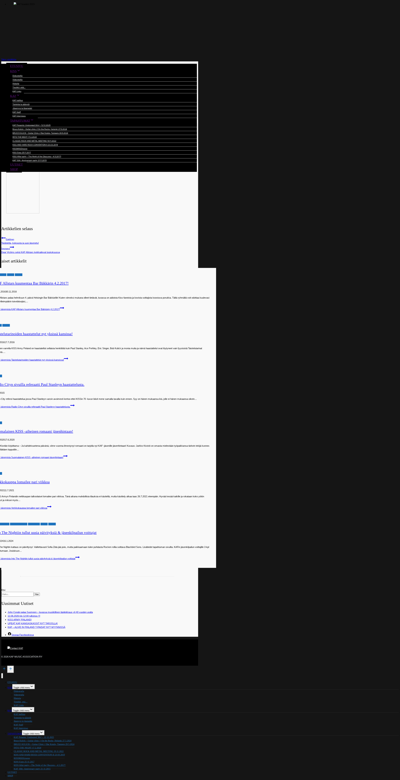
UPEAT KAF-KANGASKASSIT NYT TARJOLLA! (33, 623)
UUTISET (16, 164)
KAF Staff (16, 112)
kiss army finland (18, 524)
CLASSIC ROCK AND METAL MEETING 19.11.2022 (34, 141)
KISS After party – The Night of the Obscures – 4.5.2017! (36, 156)
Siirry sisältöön (8, 59)
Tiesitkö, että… (18, 87)
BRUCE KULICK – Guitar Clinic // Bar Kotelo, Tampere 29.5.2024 (40, 133)
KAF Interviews (19, 116)
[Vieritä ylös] (4, 670)
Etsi (3, 590)
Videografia (17, 79)
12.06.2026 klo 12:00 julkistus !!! (24, 616)
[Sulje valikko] (2, 675)
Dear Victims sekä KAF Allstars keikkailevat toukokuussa (30, 251)
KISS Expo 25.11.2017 (21, 152)
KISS (10, 687)
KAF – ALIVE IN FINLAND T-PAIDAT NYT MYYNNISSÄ (36, 627)
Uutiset (10, 274)
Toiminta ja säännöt (21, 104)
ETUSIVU (16, 66)
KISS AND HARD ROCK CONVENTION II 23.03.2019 (35, 145)
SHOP (14, 169)
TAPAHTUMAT (15, 734)
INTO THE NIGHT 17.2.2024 (24, 137)
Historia (15, 83)
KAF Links (16, 91)
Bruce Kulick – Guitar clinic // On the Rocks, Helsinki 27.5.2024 (39, 129)
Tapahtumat (34, 524)
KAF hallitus (17, 100)
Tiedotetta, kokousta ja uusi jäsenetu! (20, 241)
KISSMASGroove (19, 148)
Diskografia (17, 76)
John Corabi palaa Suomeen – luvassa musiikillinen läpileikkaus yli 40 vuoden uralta (50, 612)
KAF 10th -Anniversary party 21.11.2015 (29, 160)
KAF (10, 710)
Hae (37, 594)
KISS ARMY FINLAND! (20, 619)
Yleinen (18, 274)
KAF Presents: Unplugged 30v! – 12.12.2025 (31, 125)
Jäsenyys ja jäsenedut (22, 108)
